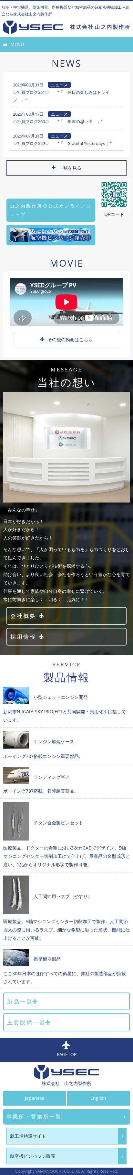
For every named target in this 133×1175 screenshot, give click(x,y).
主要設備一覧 (26, 1022)
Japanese (35, 1098)
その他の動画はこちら (70, 339)
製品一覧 (20, 1001)
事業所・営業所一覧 (34, 1116)
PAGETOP (67, 1054)
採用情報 (23, 636)
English (98, 1098)
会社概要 (23, 615)
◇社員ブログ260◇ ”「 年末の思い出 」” (58, 121)
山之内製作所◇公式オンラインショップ (51, 210)
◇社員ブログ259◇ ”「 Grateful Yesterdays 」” (62, 143)
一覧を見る (70, 168)
